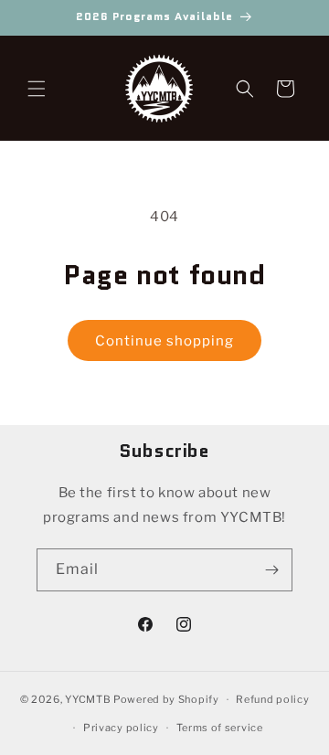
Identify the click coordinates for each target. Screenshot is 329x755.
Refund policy (272, 699)
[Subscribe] (271, 569)
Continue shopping (164, 341)
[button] (36, 89)
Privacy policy (121, 727)
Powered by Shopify (166, 699)
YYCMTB (88, 699)
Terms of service (219, 727)
